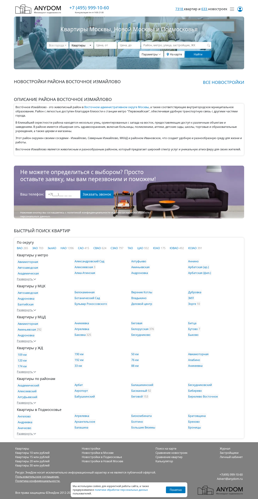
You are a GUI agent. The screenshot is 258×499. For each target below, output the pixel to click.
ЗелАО (52, 248)
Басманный (139, 391)
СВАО (97, 248)
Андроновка (139, 273)
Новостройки (91, 448)
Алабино (194, 360)
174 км (22, 366)
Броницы (194, 427)
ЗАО (35, 248)
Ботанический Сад (87, 298)
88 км (135, 366)
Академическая (28, 273)
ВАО (20, 248)
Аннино (193, 261)
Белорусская (139, 329)
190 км (79, 354)
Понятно (176, 490)
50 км (135, 354)
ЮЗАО (192, 248)
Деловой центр (141, 304)
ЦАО (140, 248)
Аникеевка (82, 323)
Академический (28, 385)
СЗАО (115, 248)
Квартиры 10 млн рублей (32, 453)
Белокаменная (85, 292)
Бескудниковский (200, 385)
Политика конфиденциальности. (37, 481)
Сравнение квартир (169, 457)
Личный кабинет (231, 457)
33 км (78, 366)
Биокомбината (141, 416)
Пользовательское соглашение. (37, 477)
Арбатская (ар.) (198, 267)
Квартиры (22, 448)
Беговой (137, 396)
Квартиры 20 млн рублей (32, 461)
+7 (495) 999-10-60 (89, 7)
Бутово (193, 329)
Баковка (80, 335)
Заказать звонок (97, 194)
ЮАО (157, 248)
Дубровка (194, 292)
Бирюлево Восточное (203, 396)
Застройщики (229, 453)
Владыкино (139, 298)
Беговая (136, 323)
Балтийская (26, 304)
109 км (22, 355)
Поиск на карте (166, 448)
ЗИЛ (191, 298)
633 (204, 9)
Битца (192, 323)
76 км (135, 360)
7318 (179, 9)
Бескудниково (140, 335)
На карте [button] (175, 54)
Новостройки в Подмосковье (102, 457)
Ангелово (24, 416)
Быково (193, 335)
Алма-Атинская (85, 273)
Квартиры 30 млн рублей (32, 465)
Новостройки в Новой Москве (102, 461)
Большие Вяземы (143, 427)
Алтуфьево (138, 261)
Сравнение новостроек (171, 453)
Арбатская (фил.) (199, 273)
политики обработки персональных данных (121, 489)
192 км (79, 360)
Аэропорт (81, 391)
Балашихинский (142, 385)
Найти (198, 54)
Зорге (192, 304)
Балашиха (81, 427)
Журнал (225, 448)
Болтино (137, 422)
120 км (22, 360)
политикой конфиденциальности (89, 212)
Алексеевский (27, 391)
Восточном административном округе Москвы (116, 107)
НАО (64, 248)
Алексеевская (84, 267)
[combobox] (57, 45)
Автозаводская (28, 268)
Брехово (194, 422)
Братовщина (197, 416)
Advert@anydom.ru (230, 479)
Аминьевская (140, 267)
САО (81, 248)
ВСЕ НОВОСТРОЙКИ (223, 82)
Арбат (79, 385)
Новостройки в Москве (98, 453)
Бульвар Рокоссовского (91, 304)
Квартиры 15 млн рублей (32, 457)
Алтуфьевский (27, 397)
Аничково (24, 428)
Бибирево (195, 391)
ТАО (130, 248)
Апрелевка (82, 329)
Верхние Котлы (141, 292)
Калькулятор (164, 461)
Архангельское (85, 422)
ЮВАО (174, 248)
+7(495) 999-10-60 (231, 474)
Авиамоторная (28, 262)
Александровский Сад (89, 261)
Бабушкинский (85, 396)
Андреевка (25, 422)
